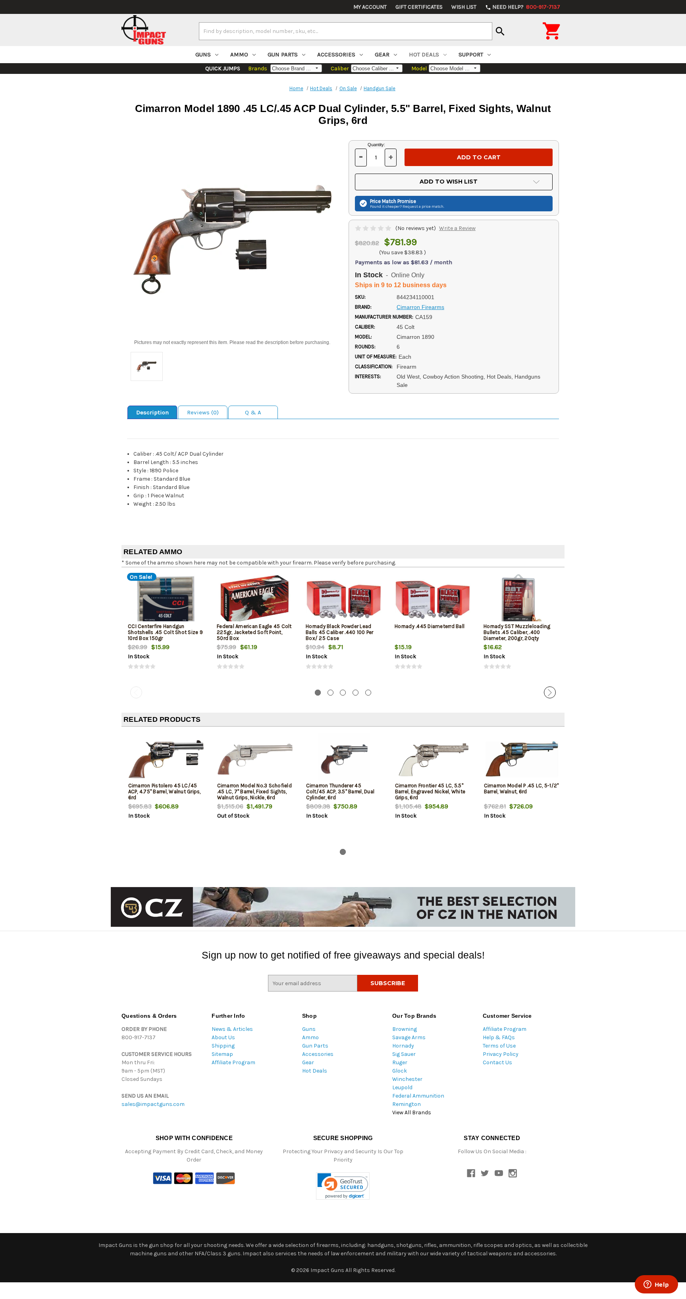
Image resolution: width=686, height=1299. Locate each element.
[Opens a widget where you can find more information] (656, 1285)
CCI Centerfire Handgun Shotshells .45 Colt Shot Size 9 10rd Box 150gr (165, 632)
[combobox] (345, 31)
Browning (404, 1029)
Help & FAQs (499, 1037)
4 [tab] (355, 693)
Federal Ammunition (418, 1095)
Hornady (403, 1045)
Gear (382, 54)
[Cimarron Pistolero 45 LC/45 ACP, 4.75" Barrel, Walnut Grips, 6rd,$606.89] (166, 759)
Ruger (399, 1062)
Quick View (166, 599)
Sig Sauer (404, 1054)
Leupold (402, 1087)
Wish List (463, 7)
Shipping (223, 1045)
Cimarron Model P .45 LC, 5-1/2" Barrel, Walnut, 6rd (521, 788)
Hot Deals (424, 54)
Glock (399, 1070)
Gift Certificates (419, 7)
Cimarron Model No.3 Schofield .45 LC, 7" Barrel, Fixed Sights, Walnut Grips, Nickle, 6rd (254, 791)
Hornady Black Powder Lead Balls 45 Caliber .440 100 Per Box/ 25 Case (339, 632)
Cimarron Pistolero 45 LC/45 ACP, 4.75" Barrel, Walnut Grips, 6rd (164, 791)
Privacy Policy (500, 1054)
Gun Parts (283, 54)
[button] (342, 1186)
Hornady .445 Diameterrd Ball (429, 626)
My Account (370, 7)
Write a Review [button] (457, 228)
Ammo (239, 54)
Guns (203, 54)
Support (471, 54)
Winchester (407, 1079)
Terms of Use (499, 1045)
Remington (406, 1104)
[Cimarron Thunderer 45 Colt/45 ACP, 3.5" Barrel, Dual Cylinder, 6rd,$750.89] (344, 759)
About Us (223, 1037)
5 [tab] (368, 693)
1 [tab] (318, 693)
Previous (136, 692)
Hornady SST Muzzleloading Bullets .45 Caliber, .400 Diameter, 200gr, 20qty (517, 632)
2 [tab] (330, 693)
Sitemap (222, 1054)
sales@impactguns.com (153, 1104)
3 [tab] (343, 693)
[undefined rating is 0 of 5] (374, 228)
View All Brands (411, 1112)
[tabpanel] (165, 628)
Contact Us (497, 1062)
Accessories (336, 54)
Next (550, 692)
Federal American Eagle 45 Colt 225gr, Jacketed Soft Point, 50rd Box (254, 632)
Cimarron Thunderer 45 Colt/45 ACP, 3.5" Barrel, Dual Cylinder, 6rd (340, 791)
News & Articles (232, 1029)
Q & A (253, 412)
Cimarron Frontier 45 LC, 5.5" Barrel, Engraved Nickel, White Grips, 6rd (430, 791)
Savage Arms (409, 1037)
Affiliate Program (233, 1062)
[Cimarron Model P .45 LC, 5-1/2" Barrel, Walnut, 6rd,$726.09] (522, 759)
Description (152, 412)
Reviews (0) (203, 412)
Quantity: (376, 144)
